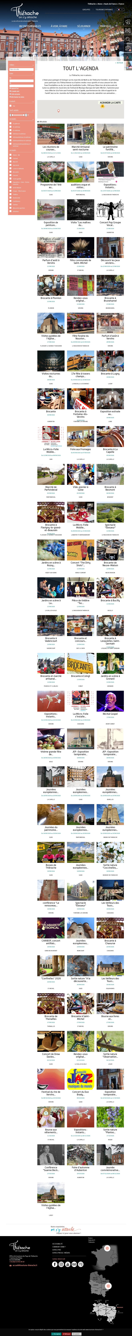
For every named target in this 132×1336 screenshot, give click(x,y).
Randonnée (16, 198)
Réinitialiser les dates (17, 97)
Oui (14, 106)
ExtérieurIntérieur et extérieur (22, 140)
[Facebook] (55, 1264)
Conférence (16, 201)
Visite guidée (17, 179)
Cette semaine (15, 94)
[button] (58, 111)
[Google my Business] (81, 1264)
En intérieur (16, 127)
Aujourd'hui (14, 88)
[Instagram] (61, 1264)
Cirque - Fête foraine (19, 191)
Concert (15, 175)
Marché (15, 162)
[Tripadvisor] (74, 1264)
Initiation (16, 211)
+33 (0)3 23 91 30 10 (16, 1262)
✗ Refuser (66, 1334)
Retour (120, 63)
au (10, 83)
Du (10, 78)
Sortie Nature (17, 187)
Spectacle (16, 165)
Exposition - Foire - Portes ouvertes (21, 183)
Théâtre (15, 194)
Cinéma (15, 204)
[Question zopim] (128, 22)
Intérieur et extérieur (19, 134)
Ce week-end (15, 91)
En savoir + (76, 1334)
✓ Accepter (56, 1334)
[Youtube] (68, 1264)
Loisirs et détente (18, 168)
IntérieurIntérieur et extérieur (22, 137)
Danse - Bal (16, 155)
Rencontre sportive (19, 208)
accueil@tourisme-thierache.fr (25, 1265)
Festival (15, 158)
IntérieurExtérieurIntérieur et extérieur (22, 145)
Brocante (16, 172)
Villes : (12, 65)
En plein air (16, 123)
